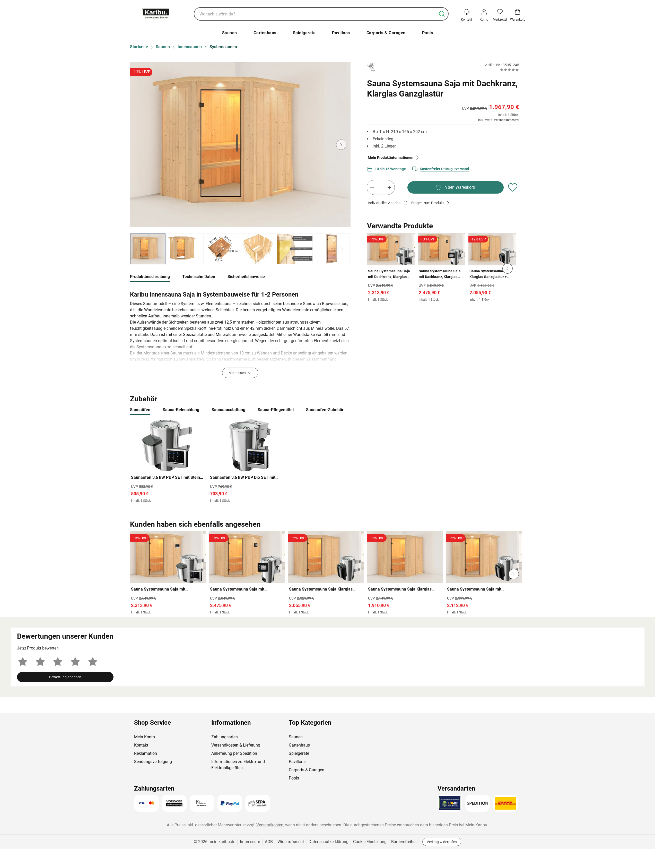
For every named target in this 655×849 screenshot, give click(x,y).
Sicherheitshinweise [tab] (246, 276)
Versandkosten (269, 824)
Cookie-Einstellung (370, 841)
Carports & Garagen (386, 32)
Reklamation (145, 753)
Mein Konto (144, 736)
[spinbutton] (380, 187)
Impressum (250, 841)
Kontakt (141, 745)
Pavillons (341, 32)
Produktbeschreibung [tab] (150, 276)
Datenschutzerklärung (328, 841)
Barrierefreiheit (404, 841)
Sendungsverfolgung (153, 761)
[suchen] (442, 14)
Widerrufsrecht (290, 841)
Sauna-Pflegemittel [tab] (276, 409)
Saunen (229, 32)
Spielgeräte (304, 32)
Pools (427, 32)
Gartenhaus (265, 32)
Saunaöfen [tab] (140, 409)
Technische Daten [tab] (198, 276)
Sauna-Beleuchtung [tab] (181, 409)
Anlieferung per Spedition (234, 753)
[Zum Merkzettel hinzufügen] (513, 187)
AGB (269, 841)
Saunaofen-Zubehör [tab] (325, 409)
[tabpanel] (240, 333)
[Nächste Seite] (342, 249)
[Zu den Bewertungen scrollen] (509, 70)
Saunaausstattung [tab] (228, 409)
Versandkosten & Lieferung (235, 745)
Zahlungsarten (224, 736)
